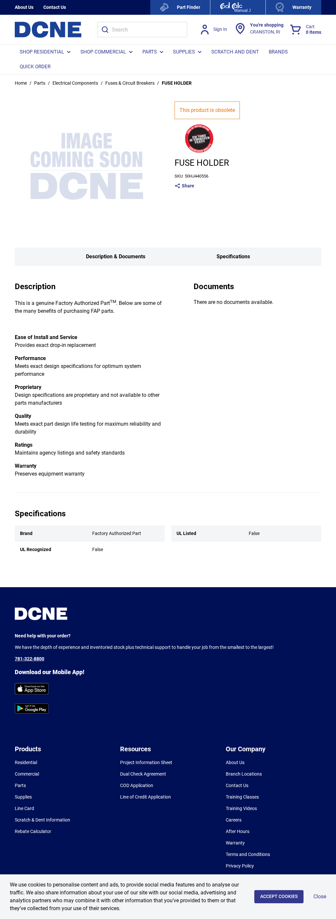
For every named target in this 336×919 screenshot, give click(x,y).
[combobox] (142, 29)
